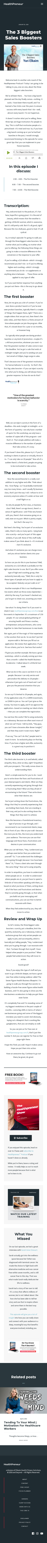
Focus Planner (25, 1491)
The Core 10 (24, 1510)
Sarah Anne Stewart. (29, 1250)
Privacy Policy (24, 1522)
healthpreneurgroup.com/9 (17, 1032)
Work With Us (24, 1507)
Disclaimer (25, 1518)
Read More (23, 1440)
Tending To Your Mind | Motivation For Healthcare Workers (22, 1425)
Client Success (25, 1503)
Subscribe (22, 1138)
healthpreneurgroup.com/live (26, 611)
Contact (24, 1526)
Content (24, 1483)
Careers (25, 1499)
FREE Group (24, 1487)
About (24, 1479)
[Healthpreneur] (12, 1464)
